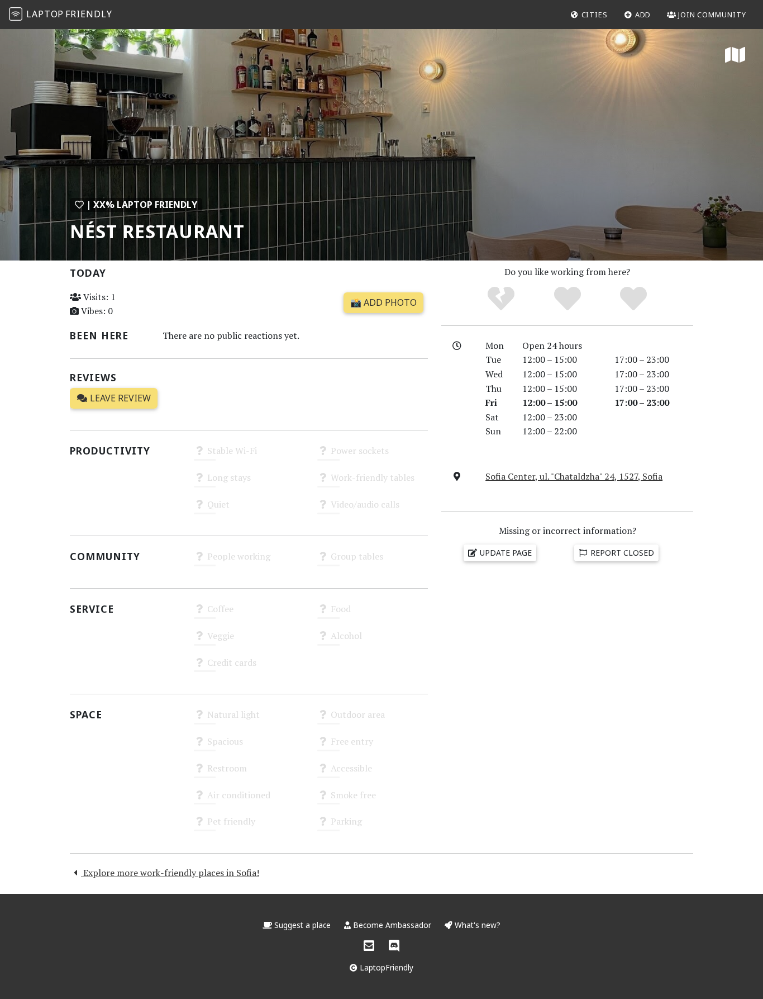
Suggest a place (302, 925)
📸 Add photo (383, 302)
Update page (505, 552)
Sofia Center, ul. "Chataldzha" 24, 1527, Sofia (573, 476)
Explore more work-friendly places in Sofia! (170, 873)
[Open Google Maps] (735, 56)
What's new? (476, 925)
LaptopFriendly (385, 967)
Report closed (621, 552)
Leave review (119, 398)
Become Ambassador (392, 925)
